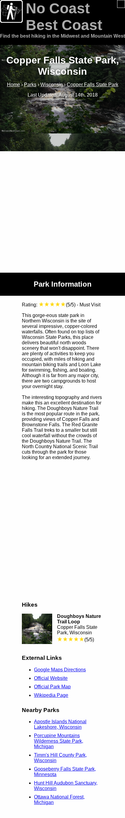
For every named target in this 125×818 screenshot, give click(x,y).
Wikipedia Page (51, 695)
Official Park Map (52, 686)
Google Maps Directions (60, 669)
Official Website (51, 678)
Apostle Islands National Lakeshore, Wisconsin (60, 724)
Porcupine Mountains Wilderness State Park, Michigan (58, 741)
